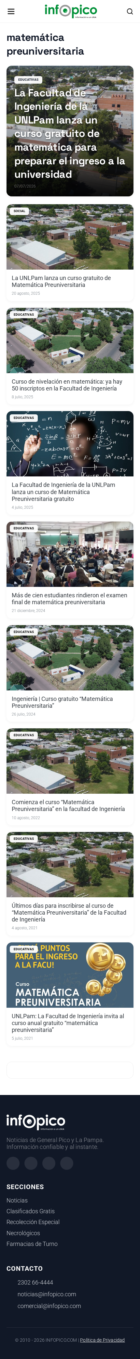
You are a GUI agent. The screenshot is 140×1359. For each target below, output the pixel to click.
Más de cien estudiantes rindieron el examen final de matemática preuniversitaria (69, 598)
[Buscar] (129, 11)
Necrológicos (23, 1233)
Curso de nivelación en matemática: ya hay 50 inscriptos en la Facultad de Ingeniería (67, 385)
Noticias (17, 1200)
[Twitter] (48, 1163)
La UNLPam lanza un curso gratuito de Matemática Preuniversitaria (61, 281)
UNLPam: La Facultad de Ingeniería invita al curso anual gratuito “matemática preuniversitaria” (68, 1023)
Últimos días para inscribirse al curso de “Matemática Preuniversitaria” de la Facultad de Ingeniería (69, 913)
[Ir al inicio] (71, 11)
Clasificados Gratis (31, 1211)
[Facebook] (13, 1163)
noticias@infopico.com (47, 1294)
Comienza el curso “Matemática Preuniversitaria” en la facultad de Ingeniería (68, 805)
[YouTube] (66, 1163)
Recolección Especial (33, 1222)
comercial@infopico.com (49, 1306)
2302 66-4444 (35, 1282)
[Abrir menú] (11, 11)
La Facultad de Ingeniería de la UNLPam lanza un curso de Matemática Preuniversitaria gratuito (63, 492)
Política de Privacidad (102, 1340)
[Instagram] (30, 1163)
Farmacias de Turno (32, 1244)
